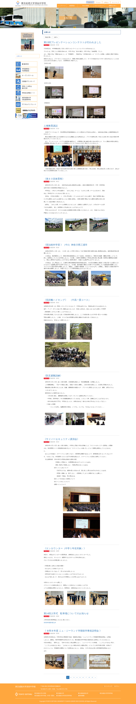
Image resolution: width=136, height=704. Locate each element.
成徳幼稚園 (81, 695)
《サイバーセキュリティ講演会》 (61, 439)
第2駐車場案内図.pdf (50, 622)
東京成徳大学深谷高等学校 (64, 695)
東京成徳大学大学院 (40, 693)
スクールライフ (99, 5)
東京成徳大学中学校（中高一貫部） (44, 695)
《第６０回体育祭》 (54, 178)
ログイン (116, 686)
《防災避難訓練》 (53, 375)
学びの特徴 (85, 5)
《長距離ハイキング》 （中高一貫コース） (67, 300)
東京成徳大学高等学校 (106, 693)
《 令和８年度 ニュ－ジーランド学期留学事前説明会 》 (73, 630)
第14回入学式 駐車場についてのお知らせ (66, 613)
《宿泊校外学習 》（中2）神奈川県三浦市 (65, 244)
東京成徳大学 (60, 693)
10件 (55, 37)
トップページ (62, 5)
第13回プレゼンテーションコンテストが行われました (72, 42)
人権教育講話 (51, 125)
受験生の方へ (113, 5)
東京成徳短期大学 (83, 693)
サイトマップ (108, 686)
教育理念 (72, 5)
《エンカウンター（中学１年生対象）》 (65, 548)
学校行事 (46, 45)
